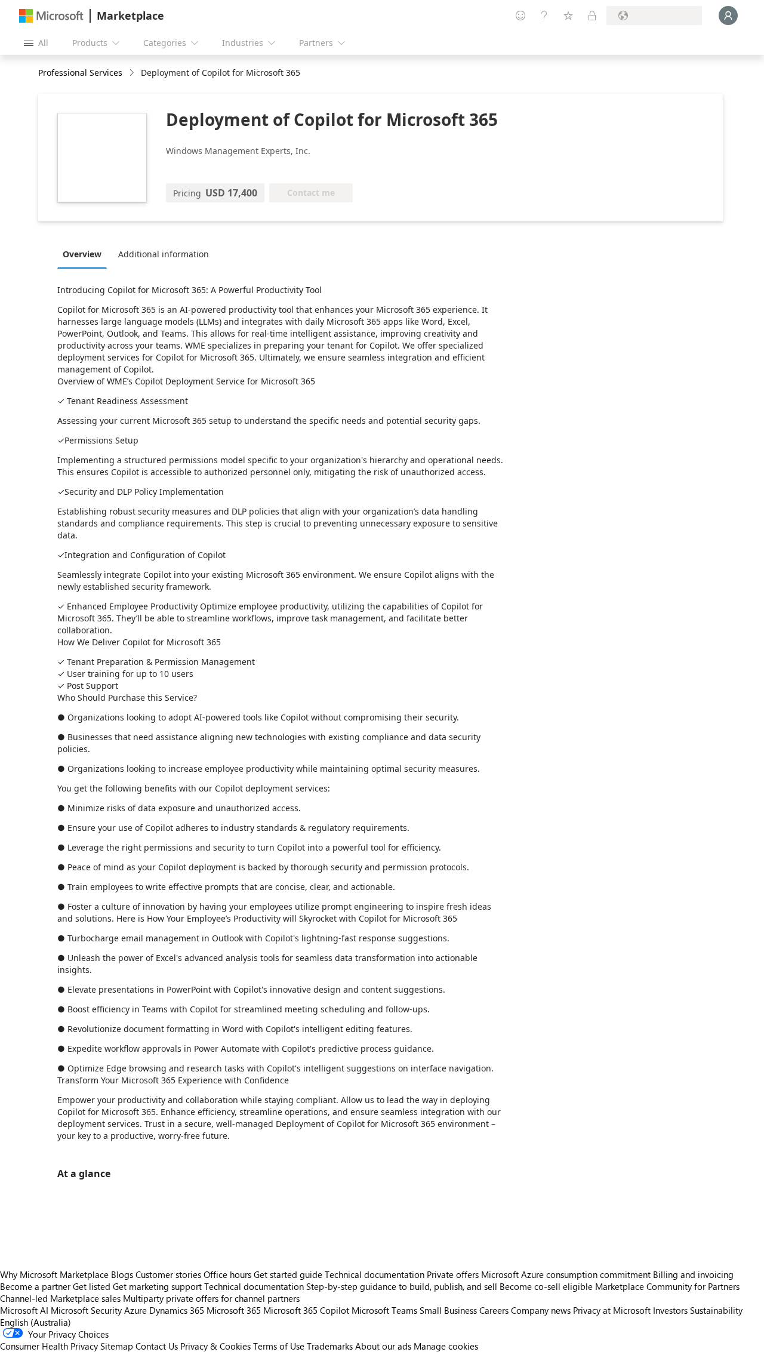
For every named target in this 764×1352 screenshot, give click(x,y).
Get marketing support (157, 1286)
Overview (82, 254)
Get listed (91, 1286)
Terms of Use (278, 1346)
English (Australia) (35, 1322)
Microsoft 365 (234, 1310)
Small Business (448, 1310)
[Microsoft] (51, 16)
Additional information (163, 254)
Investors (670, 1310)
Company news (541, 1310)
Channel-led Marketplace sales (60, 1298)
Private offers (453, 1274)
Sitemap (116, 1346)
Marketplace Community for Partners (667, 1286)
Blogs (122, 1274)
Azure (135, 1310)
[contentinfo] (132, 73)
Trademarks (330, 1346)
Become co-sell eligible (546, 1286)
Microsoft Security (86, 1310)
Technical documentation (374, 1274)
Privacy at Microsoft (612, 1310)
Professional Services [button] (80, 72)
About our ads (383, 1346)
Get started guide (288, 1274)
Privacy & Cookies (215, 1346)
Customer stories (168, 1274)
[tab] (85, 254)
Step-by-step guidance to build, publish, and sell (401, 1286)
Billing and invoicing (693, 1274)
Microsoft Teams (384, 1310)
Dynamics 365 (176, 1310)
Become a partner (35, 1286)
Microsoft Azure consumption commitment (567, 1274)
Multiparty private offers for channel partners (211, 1298)
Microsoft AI (24, 1310)
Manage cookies (446, 1346)
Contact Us (156, 1346)
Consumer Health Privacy (49, 1346)
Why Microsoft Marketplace (54, 1274)
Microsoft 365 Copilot (306, 1310)
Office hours (227, 1274)
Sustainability (716, 1310)
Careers (494, 1310)
